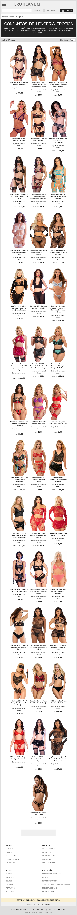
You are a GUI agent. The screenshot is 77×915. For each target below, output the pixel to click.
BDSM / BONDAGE (49, 891)
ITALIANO (9, 884)
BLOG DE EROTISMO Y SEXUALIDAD (38, 904)
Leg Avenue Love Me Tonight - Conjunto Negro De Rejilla (58, 252)
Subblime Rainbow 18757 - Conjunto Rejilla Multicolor (19, 479)
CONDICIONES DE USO (50, 856)
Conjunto (19, 17)
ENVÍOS (9, 852)
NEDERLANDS (11, 891)
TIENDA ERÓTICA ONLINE (37, 909)
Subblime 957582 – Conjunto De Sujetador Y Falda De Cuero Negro (38, 366)
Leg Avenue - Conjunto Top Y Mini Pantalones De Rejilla (38, 647)
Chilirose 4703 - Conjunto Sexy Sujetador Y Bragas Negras (38, 591)
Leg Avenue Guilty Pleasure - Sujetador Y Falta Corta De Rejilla (38, 84)
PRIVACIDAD (46, 859)
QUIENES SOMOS (48, 849)
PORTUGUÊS (11, 888)
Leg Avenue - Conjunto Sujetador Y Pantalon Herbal (58, 647)
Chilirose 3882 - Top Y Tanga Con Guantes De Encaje (19, 703)
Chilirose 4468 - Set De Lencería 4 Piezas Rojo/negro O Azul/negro (38, 196)
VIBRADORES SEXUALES (51, 874)
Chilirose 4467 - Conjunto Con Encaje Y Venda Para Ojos (19, 196)
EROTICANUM (27, 4)
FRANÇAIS (10, 877)
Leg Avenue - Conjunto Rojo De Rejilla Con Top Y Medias (38, 535)
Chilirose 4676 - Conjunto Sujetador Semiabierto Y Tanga (19, 647)
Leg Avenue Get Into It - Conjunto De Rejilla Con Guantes (58, 196)
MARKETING (10, 863)
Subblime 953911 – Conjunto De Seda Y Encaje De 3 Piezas (19, 535)
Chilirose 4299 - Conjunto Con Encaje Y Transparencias (58, 140)
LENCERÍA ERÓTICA (49, 881)
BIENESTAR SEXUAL (49, 888)
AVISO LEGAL (47, 852)
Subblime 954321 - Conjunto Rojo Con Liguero (38, 479)
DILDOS (45, 877)
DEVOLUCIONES (12, 856)
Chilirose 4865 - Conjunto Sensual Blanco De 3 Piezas (19, 252)
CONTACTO (10, 849)
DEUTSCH (9, 881)
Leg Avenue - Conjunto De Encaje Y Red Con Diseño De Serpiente (58, 759)
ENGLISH (9, 874)
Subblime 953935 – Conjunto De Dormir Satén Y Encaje (58, 479)
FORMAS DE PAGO (13, 859)
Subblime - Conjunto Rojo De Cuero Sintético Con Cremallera (19, 423)
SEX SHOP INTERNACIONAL (56, 909)
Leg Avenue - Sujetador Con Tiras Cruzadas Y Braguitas (58, 591)
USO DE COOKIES (48, 863)
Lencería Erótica (8, 17)
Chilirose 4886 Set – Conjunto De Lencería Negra (38, 759)
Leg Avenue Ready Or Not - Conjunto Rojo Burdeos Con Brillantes (58, 84)
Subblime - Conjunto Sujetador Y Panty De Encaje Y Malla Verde (58, 366)
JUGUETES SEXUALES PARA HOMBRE (56, 884)
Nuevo (72, 40)
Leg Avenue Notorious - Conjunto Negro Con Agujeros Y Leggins (19, 308)
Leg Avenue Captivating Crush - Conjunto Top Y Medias (38, 252)
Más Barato (64, 40)
